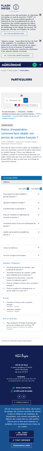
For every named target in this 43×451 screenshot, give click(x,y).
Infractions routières (14, 309)
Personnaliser (21, 445)
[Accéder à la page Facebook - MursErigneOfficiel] (19, 397)
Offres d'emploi (22, 402)
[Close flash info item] (40, 14)
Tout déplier (35, 189)
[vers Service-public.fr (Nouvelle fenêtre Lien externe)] (26, 105)
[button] (21, 195)
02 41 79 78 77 (23, 372)
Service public (13, 70)
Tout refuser (22, 440)
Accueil (3, 70)
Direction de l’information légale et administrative (17, 341)
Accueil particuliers (9, 111)
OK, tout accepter (22, 433)
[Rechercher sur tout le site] (34, 65)
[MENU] (40, 64)
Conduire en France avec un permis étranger (18, 114)
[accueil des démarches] (21, 95)
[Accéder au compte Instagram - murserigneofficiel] (24, 397)
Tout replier (23, 189)
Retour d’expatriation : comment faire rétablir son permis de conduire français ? (21, 116)
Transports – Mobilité (25, 111)
